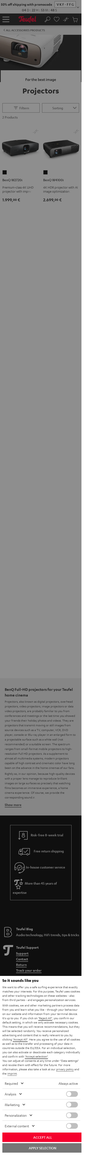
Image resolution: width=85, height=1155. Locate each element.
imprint (12, 1073)
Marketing (12, 1104)
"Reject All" (45, 1018)
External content (17, 1126)
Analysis (10, 1094)
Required (11, 1083)
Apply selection (42, 1148)
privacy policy (65, 1069)
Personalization (16, 1115)
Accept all (42, 1137)
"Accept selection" (36, 1056)
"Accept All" (20, 1039)
